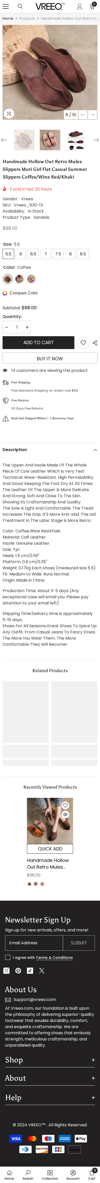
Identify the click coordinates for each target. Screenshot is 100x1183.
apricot (42, 884)
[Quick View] (65, 814)
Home (8, 18)
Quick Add (50, 849)
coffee (29, 884)
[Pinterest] (18, 970)
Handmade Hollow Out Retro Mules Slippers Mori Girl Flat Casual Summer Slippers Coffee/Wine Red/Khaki (48, 863)
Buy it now (50, 358)
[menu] (6, 6)
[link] (26, 751)
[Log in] (80, 6)
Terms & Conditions (54, 957)
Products (27, 18)
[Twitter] (41, 970)
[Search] (20, 6)
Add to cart (38, 342)
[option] (50, 72)
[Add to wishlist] (83, 342)
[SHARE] (93, 343)
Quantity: (12, 317)
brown (35, 884)
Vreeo (27, 199)
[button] (82, 114)
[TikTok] (30, 970)
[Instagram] (6, 970)
